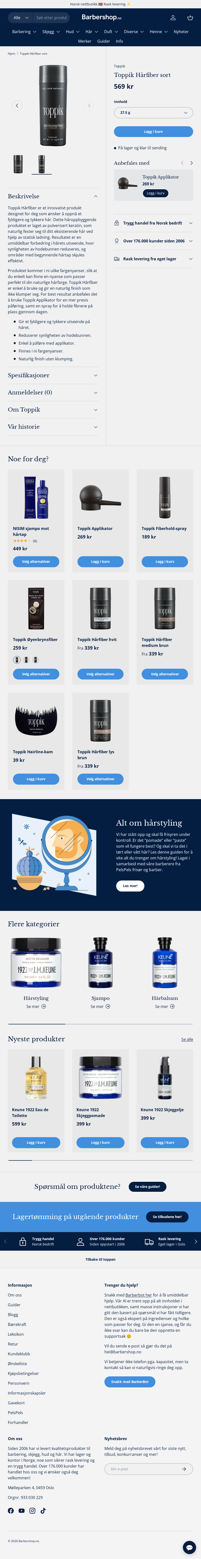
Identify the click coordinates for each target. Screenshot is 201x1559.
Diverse (131, 31)
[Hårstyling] (36, 962)
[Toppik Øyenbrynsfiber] (36, 608)
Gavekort (16, 1403)
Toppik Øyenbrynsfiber (35, 639)
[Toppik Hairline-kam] (36, 721)
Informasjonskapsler (27, 1393)
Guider (103, 41)
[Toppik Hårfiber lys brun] (100, 721)
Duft (108, 31)
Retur (13, 1344)
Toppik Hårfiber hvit (97, 639)
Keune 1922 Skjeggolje (162, 1109)
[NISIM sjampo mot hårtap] (36, 498)
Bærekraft (17, 1324)
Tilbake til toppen (100, 1259)
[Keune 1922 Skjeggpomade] (100, 1078)
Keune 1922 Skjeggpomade (90, 1112)
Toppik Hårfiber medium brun (157, 642)
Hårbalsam (165, 998)
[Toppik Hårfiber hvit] (100, 608)
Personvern (18, 1383)
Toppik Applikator (160, 177)
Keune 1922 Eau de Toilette (30, 1112)
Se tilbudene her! (167, 1216)
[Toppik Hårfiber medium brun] (165, 608)
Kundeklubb (19, 1354)
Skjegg (48, 31)
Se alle (187, 1039)
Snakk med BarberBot (130, 1381)
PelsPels (15, 1412)
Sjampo (100, 998)
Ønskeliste (17, 1363)
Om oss (15, 1295)
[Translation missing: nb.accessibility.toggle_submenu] (35, 32)
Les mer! (130, 885)
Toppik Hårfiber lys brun (95, 754)
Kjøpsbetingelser (23, 1373)
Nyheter (181, 31)
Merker (84, 41)
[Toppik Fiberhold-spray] (165, 498)
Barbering (21, 31)
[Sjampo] (100, 962)
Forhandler (18, 1422)
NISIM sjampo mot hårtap (31, 531)
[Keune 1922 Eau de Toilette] (36, 1078)
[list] (53, 106)
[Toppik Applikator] (100, 498)
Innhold (120, 101)
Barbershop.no (29, 1541)
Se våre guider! (147, 1186)
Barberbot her (139, 1295)
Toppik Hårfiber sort (33, 53)
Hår (89, 31)
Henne (156, 31)
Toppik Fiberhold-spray (164, 528)
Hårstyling (36, 998)
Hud (70, 31)
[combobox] (39, 17)
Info (119, 41)
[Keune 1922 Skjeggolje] (165, 1078)
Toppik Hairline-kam (33, 751)
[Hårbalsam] (165, 962)
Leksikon (16, 1334)
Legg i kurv (153, 131)
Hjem (11, 53)
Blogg (13, 1314)
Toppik (119, 66)
